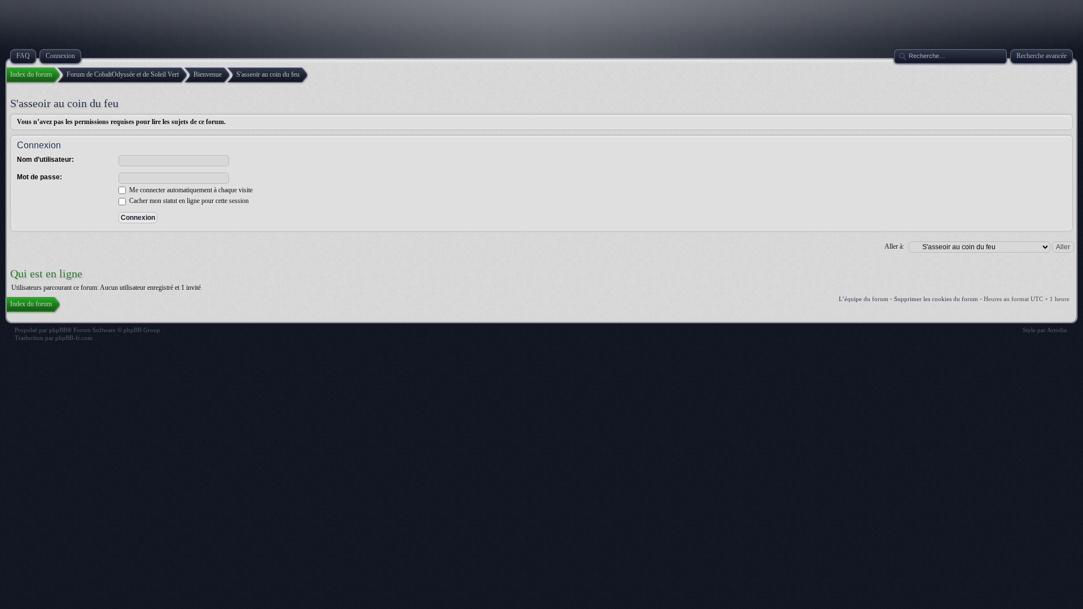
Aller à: (894, 246)
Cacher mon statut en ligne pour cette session (188, 201)
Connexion (39, 145)
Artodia (1057, 329)
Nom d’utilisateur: (45, 160)
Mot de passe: (39, 177)
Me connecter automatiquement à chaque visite (190, 190)
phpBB (58, 329)
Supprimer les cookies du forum (936, 298)
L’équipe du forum (863, 298)
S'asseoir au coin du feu (64, 103)
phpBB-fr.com (74, 337)
